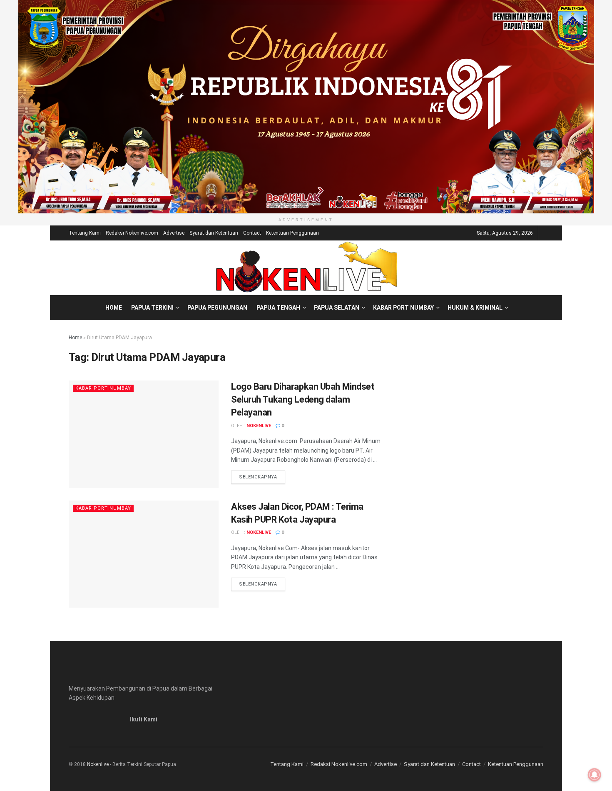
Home (113, 307)
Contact (252, 233)
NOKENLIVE (258, 425)
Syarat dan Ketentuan (213, 233)
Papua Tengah (278, 307)
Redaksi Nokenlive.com (132, 233)
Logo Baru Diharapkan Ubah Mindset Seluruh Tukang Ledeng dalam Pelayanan (302, 399)
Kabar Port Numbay (403, 307)
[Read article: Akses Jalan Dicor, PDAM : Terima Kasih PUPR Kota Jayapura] (144, 554)
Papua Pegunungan (217, 307)
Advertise (173, 233)
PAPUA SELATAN (336, 307)
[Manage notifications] (594, 774)
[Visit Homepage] (306, 267)
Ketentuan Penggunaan (292, 233)
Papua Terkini (152, 307)
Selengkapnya (262, 477)
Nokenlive (98, 764)
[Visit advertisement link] (306, 106)
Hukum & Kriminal (475, 307)
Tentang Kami (85, 233)
